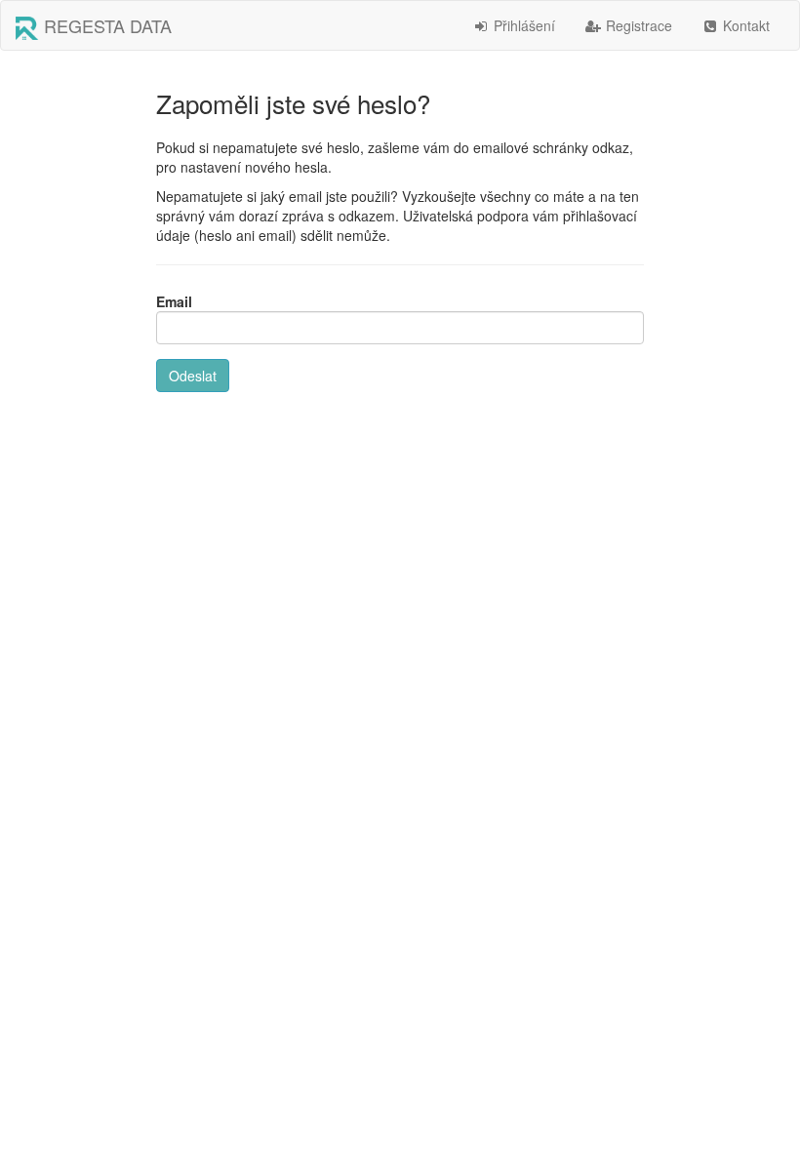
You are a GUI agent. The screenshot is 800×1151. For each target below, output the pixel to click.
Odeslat (193, 375)
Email (174, 301)
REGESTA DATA (105, 25)
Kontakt (744, 25)
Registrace (637, 25)
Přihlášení (522, 25)
